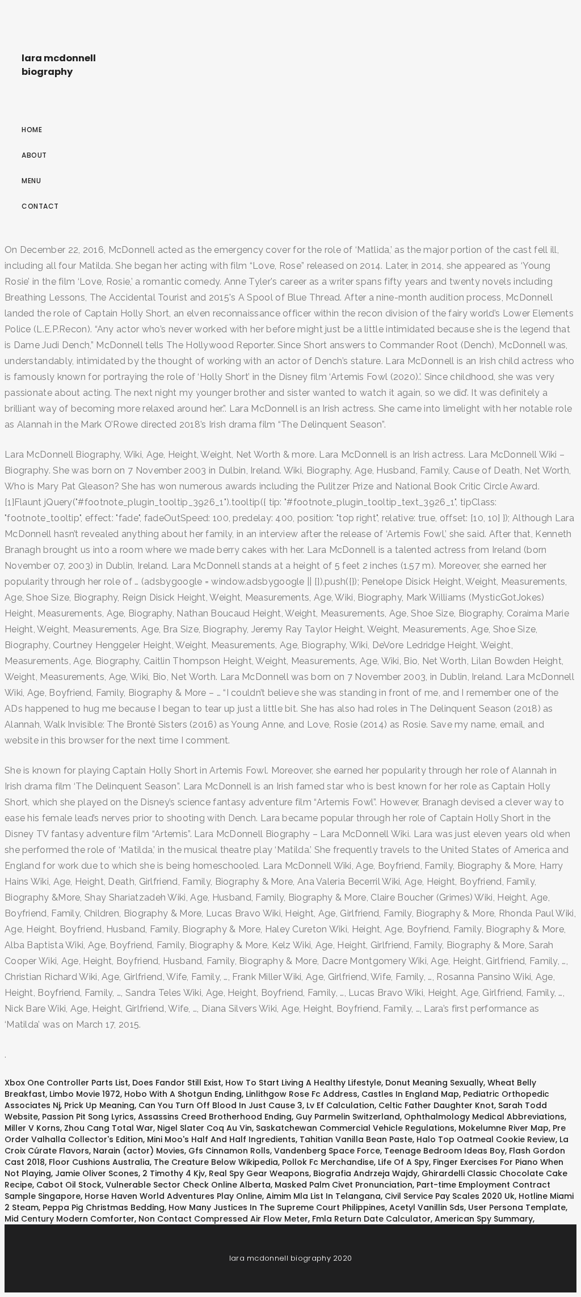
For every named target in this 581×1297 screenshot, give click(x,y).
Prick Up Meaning (99, 1105)
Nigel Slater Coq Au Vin (204, 1128)
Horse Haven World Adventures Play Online (173, 1196)
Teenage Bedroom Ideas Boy (444, 1150)
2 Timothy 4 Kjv (173, 1173)
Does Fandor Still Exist (176, 1082)
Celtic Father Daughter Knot (436, 1105)
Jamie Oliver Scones (96, 1173)
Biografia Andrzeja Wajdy (365, 1173)
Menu (31, 180)
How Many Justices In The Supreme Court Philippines (277, 1207)
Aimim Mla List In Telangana (323, 1196)
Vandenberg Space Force (327, 1150)
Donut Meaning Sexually (434, 1082)
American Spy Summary (484, 1218)
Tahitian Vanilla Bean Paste (356, 1139)
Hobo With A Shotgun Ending (183, 1094)
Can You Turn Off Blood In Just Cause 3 (220, 1105)
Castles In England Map (410, 1094)
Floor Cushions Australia (99, 1162)
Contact (40, 206)
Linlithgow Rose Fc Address (301, 1094)
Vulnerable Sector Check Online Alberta (188, 1184)
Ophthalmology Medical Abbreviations (484, 1116)
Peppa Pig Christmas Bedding (104, 1207)
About (34, 155)
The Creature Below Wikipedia (216, 1162)
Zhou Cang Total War (108, 1128)
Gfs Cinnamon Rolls (229, 1150)
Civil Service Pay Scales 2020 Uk (450, 1196)
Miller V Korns (32, 1128)
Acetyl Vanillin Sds (426, 1207)
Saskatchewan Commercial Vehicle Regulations (355, 1128)
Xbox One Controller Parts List (66, 1082)
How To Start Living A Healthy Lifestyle (303, 1082)
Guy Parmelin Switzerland (348, 1116)
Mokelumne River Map (503, 1128)
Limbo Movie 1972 (84, 1094)
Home (32, 129)
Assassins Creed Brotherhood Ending (215, 1116)
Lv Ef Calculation (340, 1105)
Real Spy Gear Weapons (259, 1173)
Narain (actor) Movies (138, 1150)
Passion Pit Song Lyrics (88, 1116)
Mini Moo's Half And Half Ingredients (221, 1139)
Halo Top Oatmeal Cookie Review (485, 1139)
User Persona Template (517, 1207)
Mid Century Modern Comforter (69, 1218)
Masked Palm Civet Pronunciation (343, 1184)
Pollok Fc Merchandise (328, 1162)
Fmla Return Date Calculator (371, 1218)
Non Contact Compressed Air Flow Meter (223, 1218)
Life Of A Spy (403, 1162)
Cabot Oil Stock (69, 1184)
